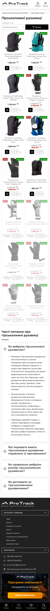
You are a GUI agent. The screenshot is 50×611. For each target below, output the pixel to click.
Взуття (9, 523)
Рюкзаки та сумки (13, 526)
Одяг (8, 519)
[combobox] (13, 27)
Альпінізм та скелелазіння (17, 537)
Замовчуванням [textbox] (10, 27)
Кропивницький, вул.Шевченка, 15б (21, 569)
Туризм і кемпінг (13, 533)
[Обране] (18, 605)
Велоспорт (10, 540)
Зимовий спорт (12, 544)
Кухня (8, 530)
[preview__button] (7, 68)
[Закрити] (45, 577)
